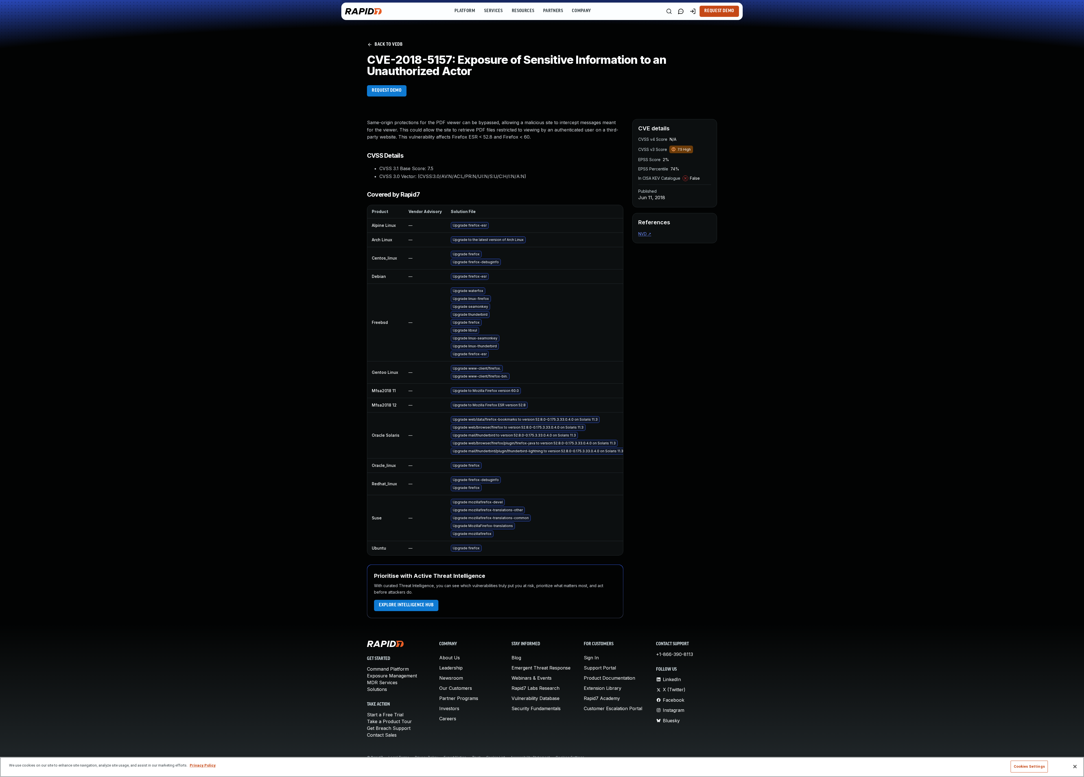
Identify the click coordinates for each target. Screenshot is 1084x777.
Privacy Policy (203, 765)
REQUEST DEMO (387, 90)
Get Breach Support (388, 728)
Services (493, 11)
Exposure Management (392, 676)
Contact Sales (382, 735)
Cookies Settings (1029, 766)
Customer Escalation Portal (613, 708)
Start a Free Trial (385, 714)
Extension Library (602, 688)
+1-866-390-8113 (674, 654)
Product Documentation (609, 678)
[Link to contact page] (681, 11)
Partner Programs (458, 698)
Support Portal (600, 668)
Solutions (377, 689)
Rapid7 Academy (602, 698)
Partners (553, 11)
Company (581, 11)
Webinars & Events (532, 678)
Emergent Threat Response (541, 668)
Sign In (591, 657)
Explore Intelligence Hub (406, 605)
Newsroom (451, 678)
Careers (447, 718)
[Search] (669, 11)
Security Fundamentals (536, 708)
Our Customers (455, 688)
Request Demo (719, 11)
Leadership (451, 668)
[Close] (1075, 766)
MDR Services (382, 682)
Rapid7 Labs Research (536, 688)
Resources (523, 11)
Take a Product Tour (389, 721)
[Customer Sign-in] (693, 11)
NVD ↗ (644, 233)
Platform (464, 11)
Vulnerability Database (536, 698)
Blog (516, 657)
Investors (449, 708)
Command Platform (388, 669)
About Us (449, 657)
